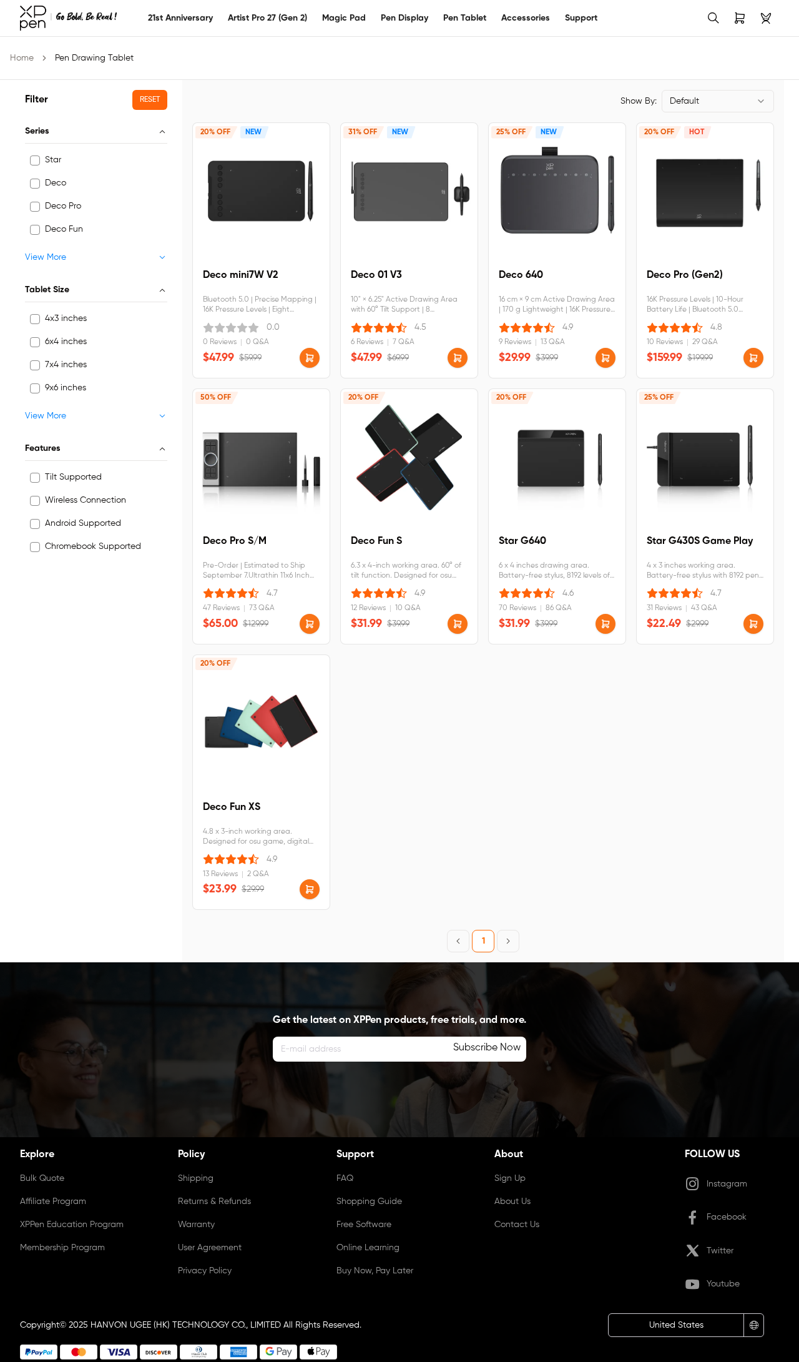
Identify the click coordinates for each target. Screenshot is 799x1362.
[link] (68, 18)
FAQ (344, 1178)
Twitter (720, 1250)
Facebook (727, 1217)
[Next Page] (508, 941)
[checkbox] (35, 160)
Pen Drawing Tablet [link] (94, 58)
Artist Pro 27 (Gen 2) (267, 18)
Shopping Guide (369, 1201)
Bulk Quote (42, 1178)
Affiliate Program (53, 1201)
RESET (150, 100)
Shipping (195, 1178)
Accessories (525, 18)
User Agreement (210, 1247)
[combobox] (718, 101)
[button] (310, 358)
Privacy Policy (205, 1270)
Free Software (363, 1224)
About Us (512, 1201)
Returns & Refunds (214, 1201)
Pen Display (404, 18)
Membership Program (62, 1247)
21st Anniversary (180, 18)
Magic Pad (344, 18)
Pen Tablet (464, 18)
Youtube (723, 1284)
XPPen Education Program (72, 1224)
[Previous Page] (458, 941)
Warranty (196, 1224)
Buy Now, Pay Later (374, 1270)
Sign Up (510, 1178)
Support (581, 18)
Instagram (727, 1184)
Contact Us (516, 1224)
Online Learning (368, 1247)
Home (22, 58)
